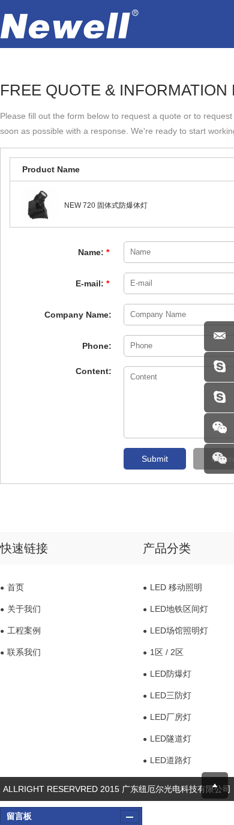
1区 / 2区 (163, 652)
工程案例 (20, 630)
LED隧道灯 (167, 738)
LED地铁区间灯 (175, 609)
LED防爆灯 (167, 673)
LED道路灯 (167, 760)
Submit (155, 459)
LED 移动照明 (172, 587)
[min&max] (129, 816)
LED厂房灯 (167, 717)
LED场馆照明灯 (175, 630)
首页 (12, 587)
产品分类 (167, 548)
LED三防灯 (167, 695)
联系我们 (20, 652)
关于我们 (20, 609)
